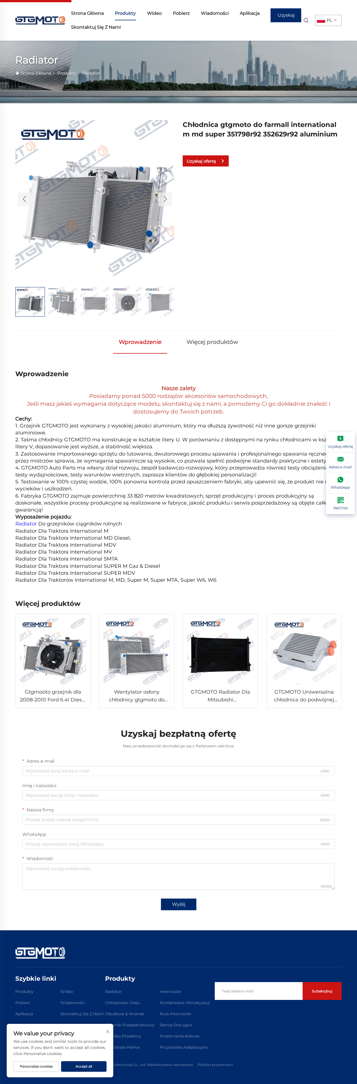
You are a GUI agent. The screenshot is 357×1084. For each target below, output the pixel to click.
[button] (25, 199)
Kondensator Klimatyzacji (185, 1002)
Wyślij (178, 904)
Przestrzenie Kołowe (179, 1036)
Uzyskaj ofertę (286, 17)
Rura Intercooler (175, 1013)
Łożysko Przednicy (123, 1036)
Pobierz (181, 13)
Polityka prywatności (215, 1065)
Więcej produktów (212, 342)
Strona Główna (87, 13)
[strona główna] (40, 20)
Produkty (125, 13)
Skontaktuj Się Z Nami (96, 27)
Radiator (91, 73)
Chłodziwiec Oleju (122, 1002)
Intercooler (170, 991)
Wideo (154, 13)
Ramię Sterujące (176, 1024)
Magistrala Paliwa (122, 1047)
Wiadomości (215, 13)
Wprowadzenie (140, 342)
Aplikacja (250, 13)
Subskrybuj (322, 991)
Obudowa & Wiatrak (124, 1013)
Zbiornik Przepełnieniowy (130, 1024)
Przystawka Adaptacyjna (184, 1047)
